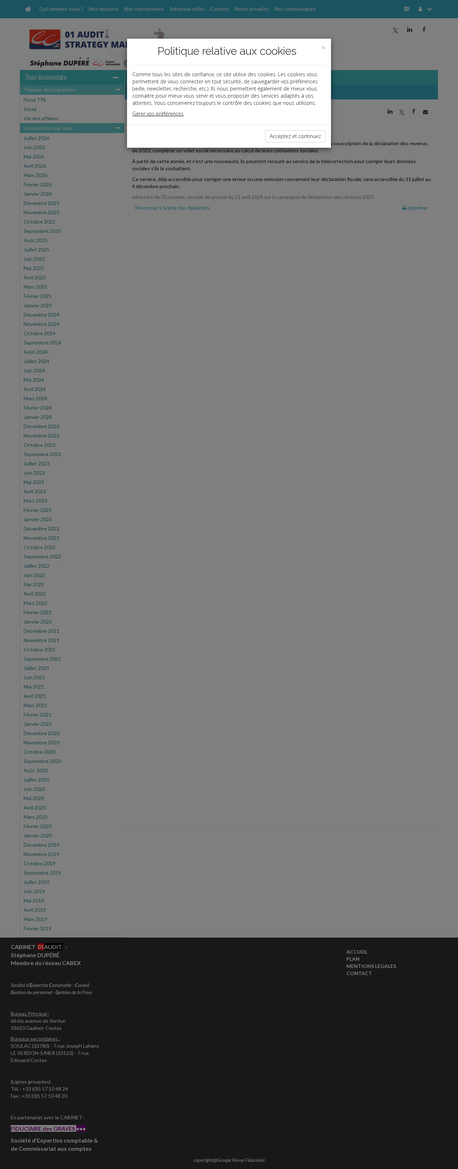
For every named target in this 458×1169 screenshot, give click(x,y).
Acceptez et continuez (295, 136)
